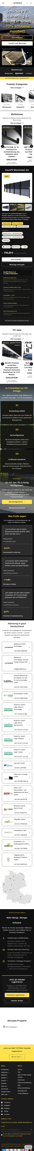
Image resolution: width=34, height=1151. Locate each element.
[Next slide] (33, 91)
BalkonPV (4, 1075)
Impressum (21, 1080)
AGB (19, 1085)
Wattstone (4, 1072)
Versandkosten (22, 1091)
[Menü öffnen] (3, 3)
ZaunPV (3, 1080)
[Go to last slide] (5, 188)
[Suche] (27, 3)
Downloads (4, 1089)
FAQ (19, 1072)
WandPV (4, 1078)
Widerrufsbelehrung (24, 1088)
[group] (5, 207)
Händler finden (5, 1091)
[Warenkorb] (31, 3)
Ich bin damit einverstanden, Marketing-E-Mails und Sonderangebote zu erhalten (17, 1135)
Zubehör (3, 1083)
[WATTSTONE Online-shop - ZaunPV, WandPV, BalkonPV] (17, 3)
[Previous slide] (31, 91)
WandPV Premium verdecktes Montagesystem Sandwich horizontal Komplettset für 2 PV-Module (11, 368)
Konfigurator (5, 1069)
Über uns (4, 1086)
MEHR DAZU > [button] (17, 1057)
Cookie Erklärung (23, 1093)
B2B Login (4, 1094)
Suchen (20, 1069)
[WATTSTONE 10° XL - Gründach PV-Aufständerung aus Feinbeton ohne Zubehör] (12, 135)
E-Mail (3, 1126)
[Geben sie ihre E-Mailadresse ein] (31, 1129)
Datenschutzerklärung (24, 1082)
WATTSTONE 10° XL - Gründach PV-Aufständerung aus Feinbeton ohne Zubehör (11, 151)
